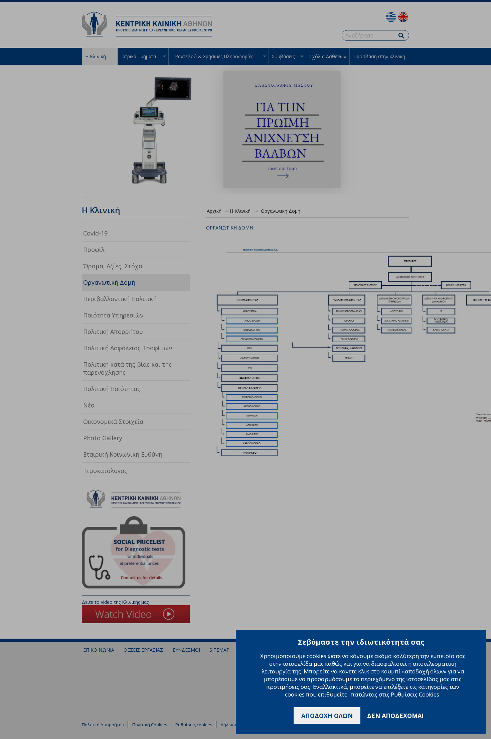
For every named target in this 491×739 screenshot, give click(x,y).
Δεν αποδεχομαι (395, 716)
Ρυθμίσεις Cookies (415, 694)
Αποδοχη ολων (327, 716)
